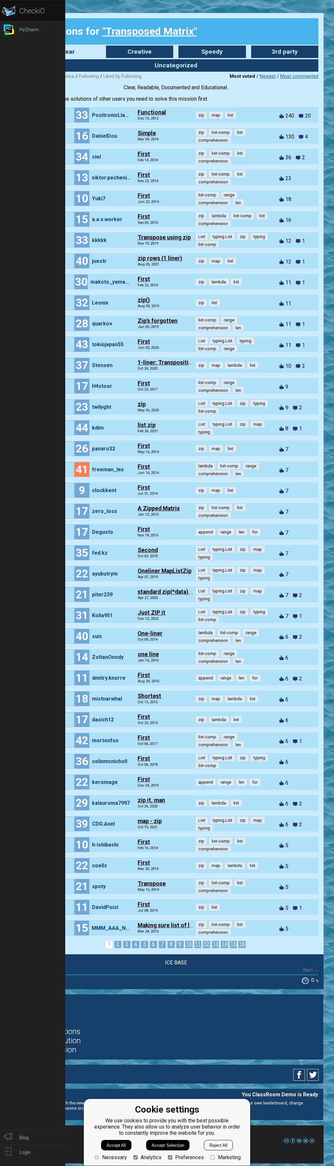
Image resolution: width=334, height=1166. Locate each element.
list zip (147, 425)
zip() (144, 300)
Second (148, 550)
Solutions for (117, 31)
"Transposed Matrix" (149, 31)
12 (206, 944)
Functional (152, 112)
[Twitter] (313, 1075)
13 (216, 944)
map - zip (150, 821)
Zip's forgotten (157, 321)
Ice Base (176, 963)
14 (224, 944)
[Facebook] (300, 1075)
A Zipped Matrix (159, 508)
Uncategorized (176, 65)
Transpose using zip (164, 237)
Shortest (149, 696)
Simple (147, 133)
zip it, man (151, 800)
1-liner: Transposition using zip (179, 362)
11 (198, 944)
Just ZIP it (151, 612)
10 (189, 944)
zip (142, 404)
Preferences (189, 1157)
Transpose (152, 883)
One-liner (150, 633)
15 (233, 944)
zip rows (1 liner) (160, 258)
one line (148, 654)
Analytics (151, 1157)
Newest (268, 76)
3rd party (284, 51)
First (144, 154)
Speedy (212, 51)
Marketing (229, 1157)
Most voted (242, 76)
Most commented (299, 76)
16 (242, 944)
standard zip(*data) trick (170, 592)
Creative (139, 51)
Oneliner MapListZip (164, 571)
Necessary (114, 1157)
